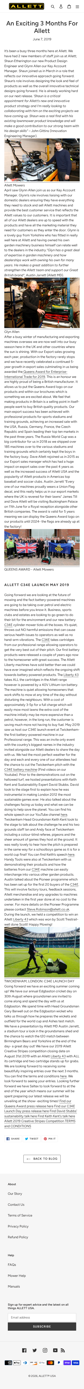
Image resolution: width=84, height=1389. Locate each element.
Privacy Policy (18, 1226)
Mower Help (17, 1276)
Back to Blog (45, 1159)
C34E (8, 625)
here (64, 814)
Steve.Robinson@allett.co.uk (48, 909)
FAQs (12, 1265)
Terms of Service (20, 1215)
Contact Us (16, 1205)
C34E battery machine (20, 769)
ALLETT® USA (47, 1376)
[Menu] (77, 6)
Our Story (15, 1194)
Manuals (14, 1286)
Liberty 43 (71, 675)
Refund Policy (18, 1237)
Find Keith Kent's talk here (56, 1116)
